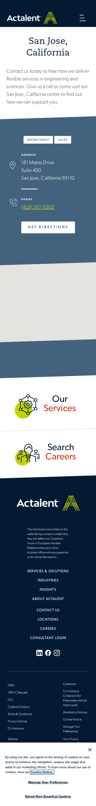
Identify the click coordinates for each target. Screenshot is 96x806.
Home (32, 18)
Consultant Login (48, 638)
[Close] (89, 749)
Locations (48, 620)
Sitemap (13, 739)
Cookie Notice (72, 719)
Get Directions (48, 227)
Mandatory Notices (75, 712)
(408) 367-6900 (37, 207)
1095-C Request (18, 692)
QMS (11, 685)
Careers (48, 629)
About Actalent (48, 599)
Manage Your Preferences (48, 782)
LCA (10, 699)
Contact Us (48, 610)
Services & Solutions (48, 571)
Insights (48, 590)
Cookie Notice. (42, 772)
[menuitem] (48, 573)
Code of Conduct (18, 707)
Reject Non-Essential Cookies (48, 796)
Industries (48, 580)
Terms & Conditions (20, 714)
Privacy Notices (17, 721)
